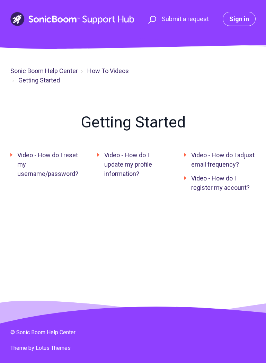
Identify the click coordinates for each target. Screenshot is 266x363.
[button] (151, 19)
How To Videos (108, 70)
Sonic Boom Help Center (44, 70)
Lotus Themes (53, 348)
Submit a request (185, 19)
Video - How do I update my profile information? (128, 164)
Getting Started (39, 80)
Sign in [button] (239, 19)
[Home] (72, 19)
